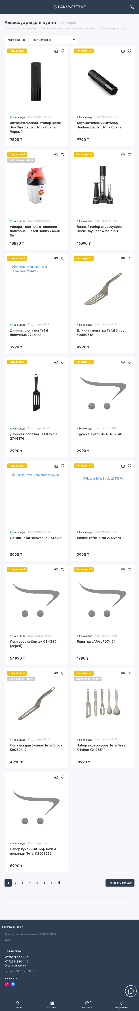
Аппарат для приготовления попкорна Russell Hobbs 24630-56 (36, 231)
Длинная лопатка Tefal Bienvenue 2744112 (29, 332)
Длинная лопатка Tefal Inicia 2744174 (33, 436)
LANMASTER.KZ (13, 927)
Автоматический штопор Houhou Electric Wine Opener (100, 125)
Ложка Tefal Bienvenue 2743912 (36, 538)
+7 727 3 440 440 (16, 961)
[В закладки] (62, 51)
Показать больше (120, 882)
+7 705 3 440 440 (17, 957)
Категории (14, 39)
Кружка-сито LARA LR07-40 (99, 434)
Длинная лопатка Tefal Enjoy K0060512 (100, 332)
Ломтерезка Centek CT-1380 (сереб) (33, 644)
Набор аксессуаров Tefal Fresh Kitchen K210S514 (102, 747)
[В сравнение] (56, 51)
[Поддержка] (132, 7)
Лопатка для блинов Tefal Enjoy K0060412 (36, 747)
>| (59, 882)
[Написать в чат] (130, 991)
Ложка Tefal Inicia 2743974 (99, 538)
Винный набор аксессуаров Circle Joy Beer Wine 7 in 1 (99, 229)
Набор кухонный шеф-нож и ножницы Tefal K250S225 (33, 851)
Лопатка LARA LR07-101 (96, 642)
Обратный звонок (15, 965)
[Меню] (7, 7)
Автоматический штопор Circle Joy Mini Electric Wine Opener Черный (35, 127)
